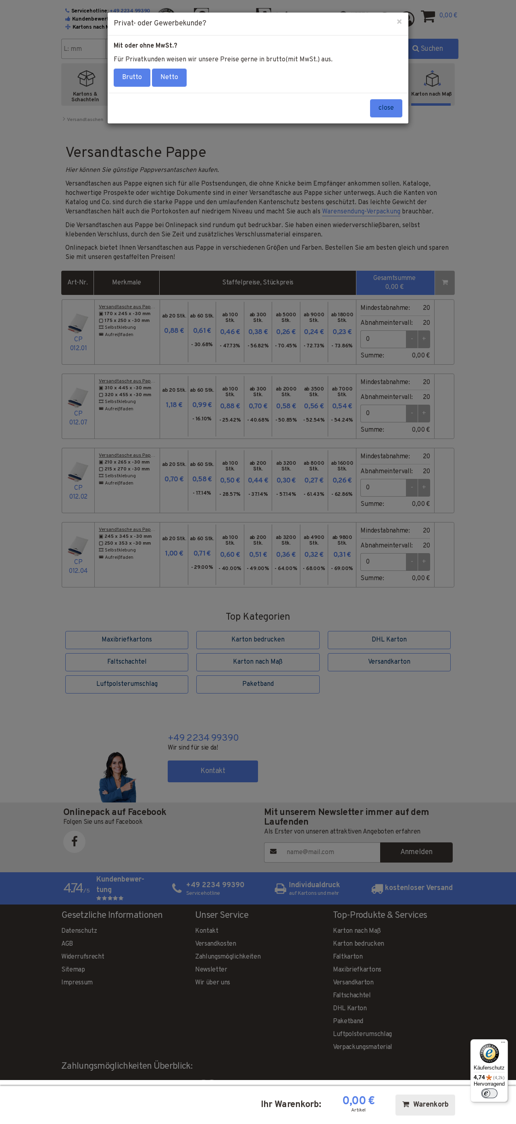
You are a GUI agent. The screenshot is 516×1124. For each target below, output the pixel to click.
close (386, 108)
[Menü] (503, 1044)
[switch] (489, 1093)
